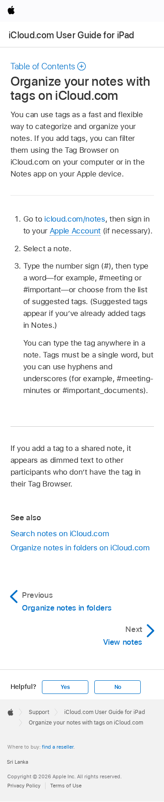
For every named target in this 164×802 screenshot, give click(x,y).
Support (39, 712)
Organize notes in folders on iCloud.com (80, 547)
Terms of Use (66, 785)
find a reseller (57, 747)
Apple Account (75, 230)
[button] (48, 66)
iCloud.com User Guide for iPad (71, 35)
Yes (65, 687)
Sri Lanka (17, 762)
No (118, 687)
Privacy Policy (24, 785)
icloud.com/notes (74, 218)
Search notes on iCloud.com (59, 533)
